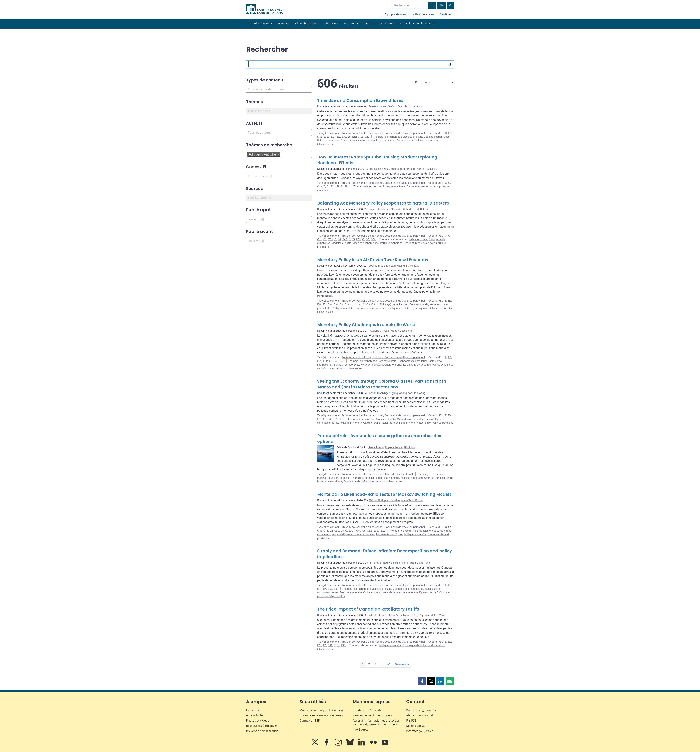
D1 (450, 133)
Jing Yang (413, 265)
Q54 (373, 239)
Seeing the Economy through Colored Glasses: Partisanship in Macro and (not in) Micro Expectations (381, 384)
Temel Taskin (409, 562)
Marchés (283, 23)
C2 (331, 530)
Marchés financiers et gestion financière (340, 477)
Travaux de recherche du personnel (362, 133)
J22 (367, 136)
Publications (331, 23)
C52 (369, 530)
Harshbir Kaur (376, 447)
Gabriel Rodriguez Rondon (384, 500)
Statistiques (387, 23)
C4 (353, 530)
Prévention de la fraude (262, 731)
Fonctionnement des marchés (382, 477)
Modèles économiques (436, 136)
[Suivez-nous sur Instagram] (339, 745)
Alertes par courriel (419, 715)
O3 (368, 304)
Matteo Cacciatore (401, 330)
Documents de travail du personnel (404, 133)
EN (441, 5)
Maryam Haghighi (396, 265)
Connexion (310, 720)
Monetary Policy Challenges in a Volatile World (366, 325)
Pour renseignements (421, 710)
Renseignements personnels (372, 715)
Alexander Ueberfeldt (403, 209)
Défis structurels (418, 239)
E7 (335, 419)
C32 (319, 186)
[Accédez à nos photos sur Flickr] (374, 745)
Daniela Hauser (378, 106)
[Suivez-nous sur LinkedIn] (362, 745)
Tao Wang (419, 393)
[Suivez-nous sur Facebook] (327, 745)
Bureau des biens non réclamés (321, 715)
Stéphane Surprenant (403, 168)
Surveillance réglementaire (417, 23)
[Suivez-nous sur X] (315, 745)
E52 (354, 136)
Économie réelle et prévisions (436, 422)
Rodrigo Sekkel (391, 562)
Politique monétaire (328, 140)
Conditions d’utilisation (368, 710)
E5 (349, 136)
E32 (344, 136)
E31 (330, 304)
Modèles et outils (412, 136)
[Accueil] (266, 9)
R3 (342, 186)
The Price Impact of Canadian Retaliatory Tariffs (368, 609)
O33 (373, 304)
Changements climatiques (412, 361)
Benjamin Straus (379, 168)
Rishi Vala (409, 447)
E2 (328, 136)
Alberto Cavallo (377, 615)
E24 (319, 304)
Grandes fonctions (261, 23)
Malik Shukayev (426, 209)
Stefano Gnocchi (397, 106)
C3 (450, 182)
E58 (342, 361)
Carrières (445, 14)
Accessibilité (254, 715)
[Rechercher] (449, 64)
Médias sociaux (416, 726)
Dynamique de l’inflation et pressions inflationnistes (372, 481)
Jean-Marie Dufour (412, 500)
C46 (358, 530)
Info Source (360, 730)
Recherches (351, 23)
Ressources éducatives (261, 726)
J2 (362, 136)
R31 (347, 186)
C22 (336, 530)
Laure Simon (416, 106)
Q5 (367, 239)
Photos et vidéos (257, 720)
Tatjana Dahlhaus (379, 209)
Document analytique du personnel (404, 182)
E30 (330, 419)
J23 (359, 304)
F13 (343, 645)
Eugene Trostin (394, 447)
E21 (333, 136)
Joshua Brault (377, 265)
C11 (319, 239)
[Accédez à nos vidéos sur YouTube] (385, 745)
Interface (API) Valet (419, 731)
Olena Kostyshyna (398, 615)
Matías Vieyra (438, 615)
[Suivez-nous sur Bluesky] (350, 745)
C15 (325, 530)
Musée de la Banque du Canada (321, 710)
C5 (364, 530)
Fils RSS (411, 720)
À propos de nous (395, 14)
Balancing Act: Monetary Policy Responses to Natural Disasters (383, 203)
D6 (339, 239)
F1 (338, 645)
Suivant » (402, 664)
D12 (319, 136)
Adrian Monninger (379, 393)
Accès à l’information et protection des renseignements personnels (376, 722)
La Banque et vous (423, 14)
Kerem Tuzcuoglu (427, 168)
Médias (369, 23)
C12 (319, 530)
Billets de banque (306, 23)
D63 (344, 239)
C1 (450, 235)
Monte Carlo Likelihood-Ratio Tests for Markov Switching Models (384, 494)
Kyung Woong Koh (401, 393)
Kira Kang (376, 562)
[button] (422, 681)
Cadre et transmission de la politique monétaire (368, 140)
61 (389, 664)
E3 (338, 136)
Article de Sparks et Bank (398, 474)
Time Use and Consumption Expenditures (360, 100)
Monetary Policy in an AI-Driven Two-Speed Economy (372, 260)
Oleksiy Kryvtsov (419, 615)
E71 (340, 419)
